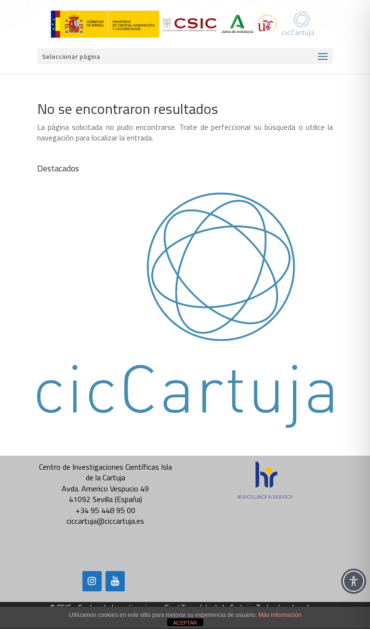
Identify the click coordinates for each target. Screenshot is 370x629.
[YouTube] (115, 581)
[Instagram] (92, 581)
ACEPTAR (185, 623)
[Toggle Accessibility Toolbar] (353, 581)
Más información (280, 615)
